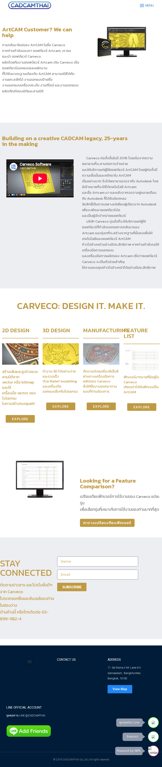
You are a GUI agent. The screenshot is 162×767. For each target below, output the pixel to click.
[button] (29, 661)
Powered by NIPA (129, 751)
